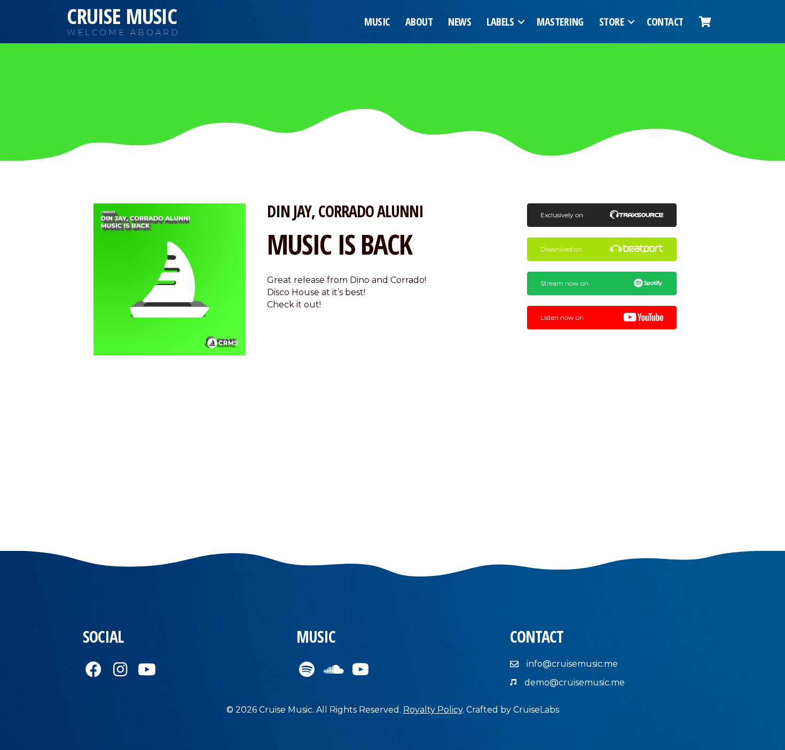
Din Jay (289, 211)
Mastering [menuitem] (560, 21)
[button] (521, 22)
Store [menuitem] (611, 21)
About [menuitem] (419, 21)
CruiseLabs (536, 710)
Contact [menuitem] (665, 21)
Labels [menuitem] (500, 21)
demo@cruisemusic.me (574, 682)
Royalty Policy (432, 710)
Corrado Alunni (370, 211)
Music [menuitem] (377, 21)
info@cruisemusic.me (572, 664)
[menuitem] (705, 22)
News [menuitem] (459, 21)
